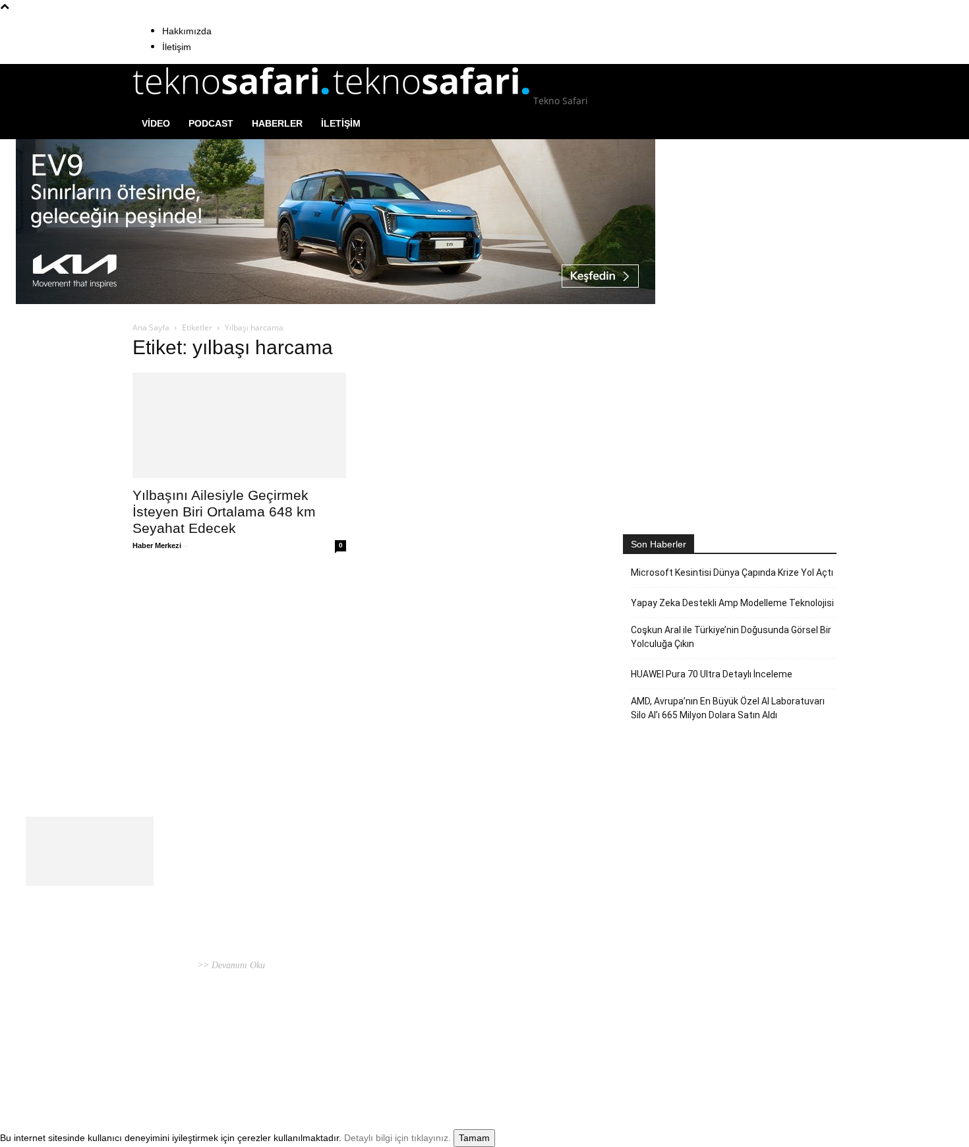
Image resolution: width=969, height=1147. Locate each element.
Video (156, 123)
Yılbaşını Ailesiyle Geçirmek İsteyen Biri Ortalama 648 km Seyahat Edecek (224, 511)
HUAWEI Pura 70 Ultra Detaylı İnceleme (711, 674)
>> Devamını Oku (229, 965)
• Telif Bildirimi (771, 1050)
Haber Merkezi (156, 545)
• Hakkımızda (715, 1050)
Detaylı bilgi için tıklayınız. (397, 1137)
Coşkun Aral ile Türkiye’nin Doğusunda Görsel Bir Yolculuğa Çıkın (731, 637)
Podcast (211, 123)
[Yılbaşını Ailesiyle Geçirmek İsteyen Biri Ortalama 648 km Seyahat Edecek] (239, 425)
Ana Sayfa (150, 327)
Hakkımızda (187, 31)
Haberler (277, 123)
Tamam (474, 1137)
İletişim (176, 47)
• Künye (674, 1050)
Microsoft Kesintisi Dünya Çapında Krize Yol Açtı (732, 572)
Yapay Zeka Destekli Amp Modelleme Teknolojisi (732, 603)
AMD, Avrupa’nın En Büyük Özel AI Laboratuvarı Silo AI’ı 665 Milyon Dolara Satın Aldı (728, 708)
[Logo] (232, 100)
